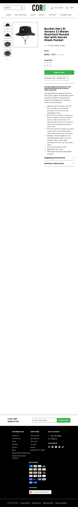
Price (46, 51)
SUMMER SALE (66, 15)
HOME (8, 15)
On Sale (33, 444)
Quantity (48, 60)
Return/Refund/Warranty (21, 453)
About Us (15, 436)
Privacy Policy (25, 503)
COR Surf (22, 257)
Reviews (15, 444)
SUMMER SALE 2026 (28, 336)
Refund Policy (36, 503)
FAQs (14, 441)
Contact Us (16, 439)
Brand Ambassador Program (19, 457)
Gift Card (34, 441)
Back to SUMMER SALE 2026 (40, 395)
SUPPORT (53, 15)
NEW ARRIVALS (21, 15)
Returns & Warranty (54, 163)
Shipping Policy (48, 503)
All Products (35, 439)
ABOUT (42, 15)
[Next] (7, 58)
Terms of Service (61, 503)
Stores (14, 447)
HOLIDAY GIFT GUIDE (38, 450)
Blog (13, 450)
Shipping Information (54, 158)
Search (33, 447)
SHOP (33, 15)
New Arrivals (35, 436)
